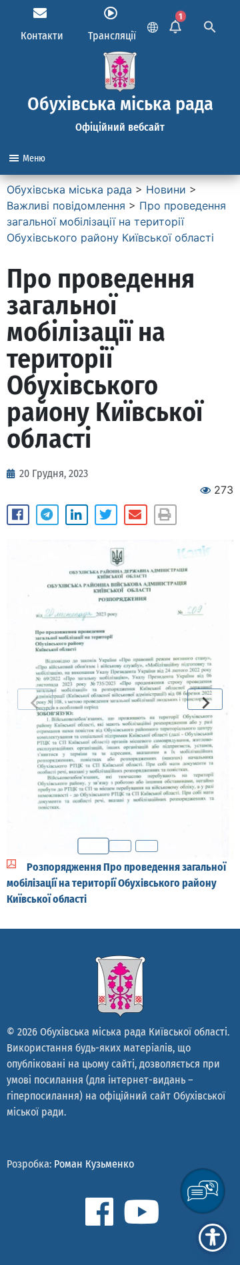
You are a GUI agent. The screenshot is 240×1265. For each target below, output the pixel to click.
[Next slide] (205, 699)
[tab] (93, 846)
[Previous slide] (35, 699)
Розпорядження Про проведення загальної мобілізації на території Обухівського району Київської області (116, 883)
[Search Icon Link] (210, 25)
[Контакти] (40, 13)
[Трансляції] (110, 13)
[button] (18, 515)
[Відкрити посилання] (120, 698)
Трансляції (112, 35)
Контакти (42, 35)
